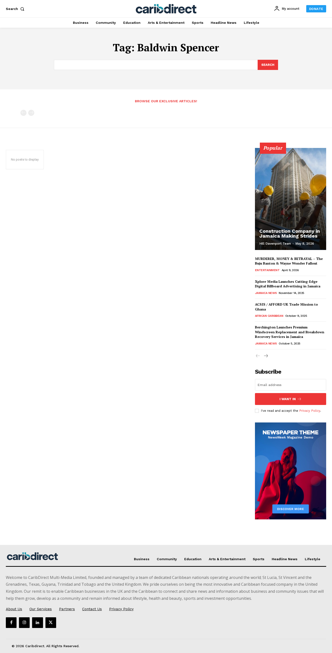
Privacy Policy (309, 410)
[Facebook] (11, 622)
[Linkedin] (37, 622)
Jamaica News (266, 293)
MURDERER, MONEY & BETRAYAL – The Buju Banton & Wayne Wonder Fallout (289, 261)
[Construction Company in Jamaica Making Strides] (290, 199)
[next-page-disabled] (31, 113)
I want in (288, 399)
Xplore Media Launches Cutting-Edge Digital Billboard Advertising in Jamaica (287, 284)
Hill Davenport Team (275, 243)
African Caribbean (269, 316)
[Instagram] (24, 622)
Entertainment (267, 270)
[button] (16, 9)
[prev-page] (23, 113)
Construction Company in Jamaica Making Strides (289, 233)
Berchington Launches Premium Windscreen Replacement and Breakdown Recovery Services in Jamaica (289, 332)
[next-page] (266, 356)
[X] (50, 622)
